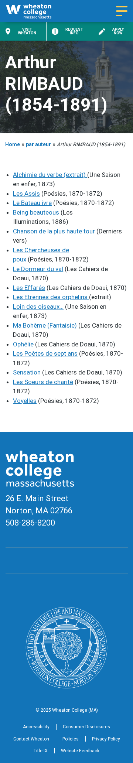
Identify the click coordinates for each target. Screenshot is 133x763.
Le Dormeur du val (38, 269)
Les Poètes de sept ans (45, 353)
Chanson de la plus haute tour (54, 231)
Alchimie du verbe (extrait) (50, 174)
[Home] (35, 11)
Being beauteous (36, 212)
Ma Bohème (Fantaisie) (45, 325)
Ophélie (23, 344)
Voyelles (25, 400)
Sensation (27, 372)
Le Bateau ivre (32, 202)
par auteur (38, 144)
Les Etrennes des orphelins (51, 297)
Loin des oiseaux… (38, 306)
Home (12, 144)
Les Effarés (29, 287)
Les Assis (26, 193)
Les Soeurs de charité (43, 382)
